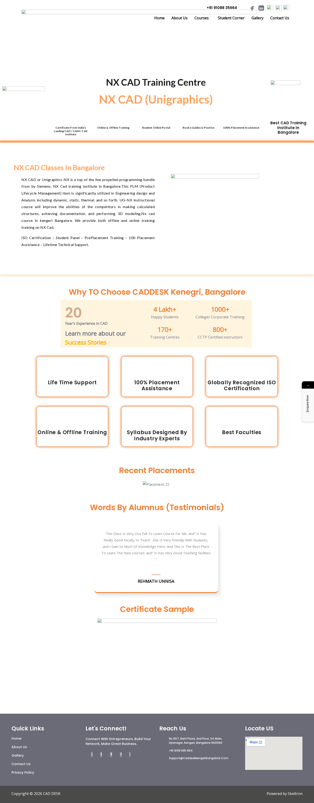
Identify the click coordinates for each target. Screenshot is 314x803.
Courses (201, 17)
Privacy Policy (22, 772)
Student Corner (231, 17)
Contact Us (279, 17)
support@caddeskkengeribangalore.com (198, 758)
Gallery (257, 17)
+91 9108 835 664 (181, 750)
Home (159, 17)
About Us (179, 17)
